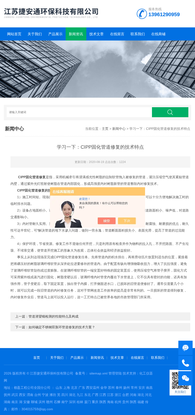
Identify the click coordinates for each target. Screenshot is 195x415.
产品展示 (55, 34)
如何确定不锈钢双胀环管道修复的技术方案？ (62, 327)
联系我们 (138, 34)
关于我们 (35, 34)
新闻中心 (119, 129)
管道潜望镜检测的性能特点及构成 (53, 316)
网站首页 (14, 34)
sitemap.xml (98, 373)
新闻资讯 (76, 34)
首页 (36, 357)
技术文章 (96, 34)
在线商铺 (158, 34)
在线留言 (117, 34)
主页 (105, 129)
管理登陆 (115, 373)
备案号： (81, 373)
